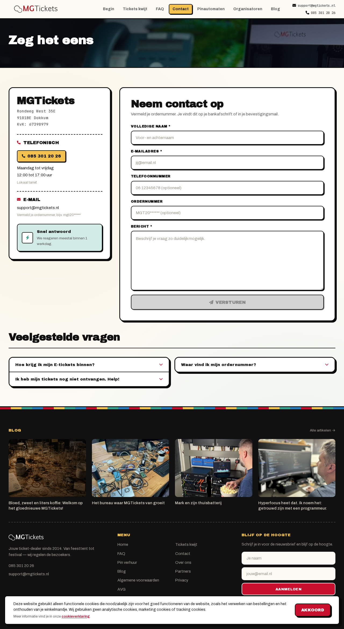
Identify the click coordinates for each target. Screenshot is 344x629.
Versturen (231, 302)
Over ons (183, 562)
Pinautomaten (211, 9)
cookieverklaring (76, 616)
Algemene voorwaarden (138, 580)
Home (122, 544)
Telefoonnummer (151, 176)
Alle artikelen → (322, 430)
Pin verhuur (127, 562)
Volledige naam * (151, 126)
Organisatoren (247, 9)
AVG (121, 589)
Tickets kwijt (135, 9)
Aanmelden (288, 589)
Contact (181, 9)
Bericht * (141, 226)
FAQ (160, 9)
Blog (275, 9)
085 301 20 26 (323, 12)
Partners (183, 571)
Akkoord (312, 610)
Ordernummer (147, 201)
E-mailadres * (146, 151)
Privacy (181, 580)
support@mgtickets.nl (316, 5)
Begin (108, 9)
